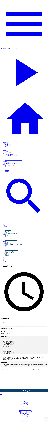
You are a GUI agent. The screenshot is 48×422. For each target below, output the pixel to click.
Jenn (6, 147)
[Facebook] (5, 257)
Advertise (7, 168)
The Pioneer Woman (21, 326)
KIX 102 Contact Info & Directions (11, 165)
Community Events (9, 154)
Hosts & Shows (6, 142)
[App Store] (5, 259)
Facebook (7, 170)
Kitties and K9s (8, 158)
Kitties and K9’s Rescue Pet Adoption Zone (13, 160)
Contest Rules (8, 152)
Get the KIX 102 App (9, 166)
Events (4, 153)
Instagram (7, 171)
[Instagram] (5, 258)
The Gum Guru (7, 162)
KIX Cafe (6, 151)
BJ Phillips (7, 146)
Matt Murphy (7, 144)
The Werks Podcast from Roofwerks (12, 163)
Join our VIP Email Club (9, 167)
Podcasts (5, 161)
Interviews (7, 157)
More (1, 394)
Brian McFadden (8, 145)
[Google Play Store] (6, 261)
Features (4, 156)
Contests (4, 150)
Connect (4, 164)
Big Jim (6, 143)
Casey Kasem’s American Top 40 (11, 148)
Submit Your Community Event (11, 155)
